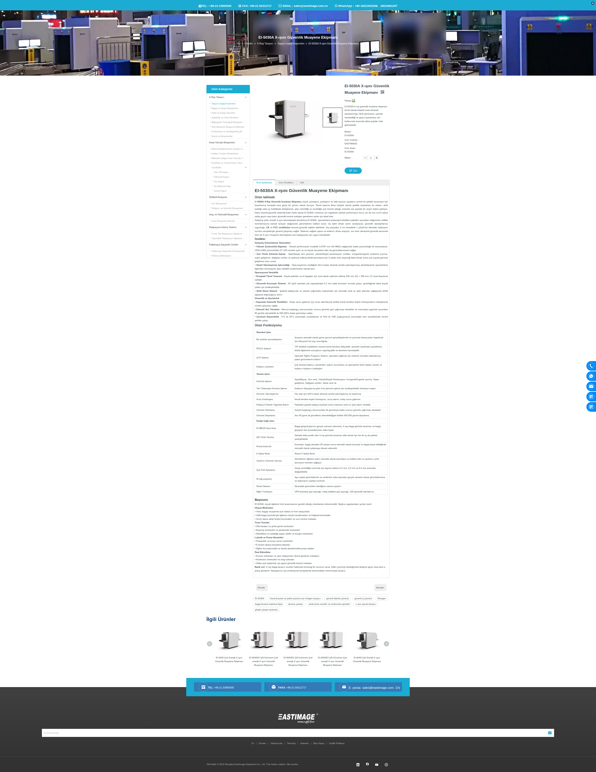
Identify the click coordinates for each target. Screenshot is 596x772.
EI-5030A (259, 598)
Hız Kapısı (219, 181)
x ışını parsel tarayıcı (366, 604)
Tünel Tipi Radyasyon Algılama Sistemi (231, 233)
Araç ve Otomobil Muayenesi (224, 214)
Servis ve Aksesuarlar (222, 136)
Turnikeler (216, 167)
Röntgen (382, 598)
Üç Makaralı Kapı (222, 186)
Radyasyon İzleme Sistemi (222, 227)
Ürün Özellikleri (286, 182)
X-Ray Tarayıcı (216, 97)
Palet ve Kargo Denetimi (223, 113)
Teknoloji (291, 743)
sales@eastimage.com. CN (381, 687)
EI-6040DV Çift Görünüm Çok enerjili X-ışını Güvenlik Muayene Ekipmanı (263, 661)
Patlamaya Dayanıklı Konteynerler (228, 251)
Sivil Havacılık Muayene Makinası (228, 127)
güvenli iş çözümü (363, 598)
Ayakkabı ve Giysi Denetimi (225, 117)
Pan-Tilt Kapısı (221, 172)
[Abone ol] (549, 733)
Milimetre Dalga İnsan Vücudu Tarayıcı (230, 158)
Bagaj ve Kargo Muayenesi (225, 108)
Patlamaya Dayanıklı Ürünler (223, 244)
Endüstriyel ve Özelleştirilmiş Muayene (230, 131)
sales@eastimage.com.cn (311, 5)
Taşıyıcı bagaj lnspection (224, 103)
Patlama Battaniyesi (221, 255)
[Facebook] (367, 765)
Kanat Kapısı (220, 191)
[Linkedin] (357, 765)
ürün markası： (352, 140)
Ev (253, 743)
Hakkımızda (276, 743)
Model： (349, 131)
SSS (302, 182)
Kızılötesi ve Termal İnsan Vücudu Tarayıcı (231, 163)
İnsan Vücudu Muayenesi (222, 142)
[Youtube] (376, 765)
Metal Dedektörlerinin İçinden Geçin (229, 149)
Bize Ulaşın (318, 743)
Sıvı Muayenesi (219, 203)
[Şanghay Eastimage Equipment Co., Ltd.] (298, 718)
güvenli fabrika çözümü (337, 598)
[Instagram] (386, 765)
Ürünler (262, 743)
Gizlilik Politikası (337, 743)
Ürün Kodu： (351, 148)
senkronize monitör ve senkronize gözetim (329, 604)
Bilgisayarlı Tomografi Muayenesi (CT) (230, 122)
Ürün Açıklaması (264, 182)
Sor (355, 170)
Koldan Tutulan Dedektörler (225, 153)
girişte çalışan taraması (266, 609)
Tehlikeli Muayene (218, 197)
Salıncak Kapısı (221, 177)
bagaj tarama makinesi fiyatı (269, 604)
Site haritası (292, 764)
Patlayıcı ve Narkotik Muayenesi (227, 208)
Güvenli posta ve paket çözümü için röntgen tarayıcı (295, 598)
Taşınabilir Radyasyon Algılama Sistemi (231, 238)
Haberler (304, 743)
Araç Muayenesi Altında (223, 221)
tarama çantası (295, 604)
